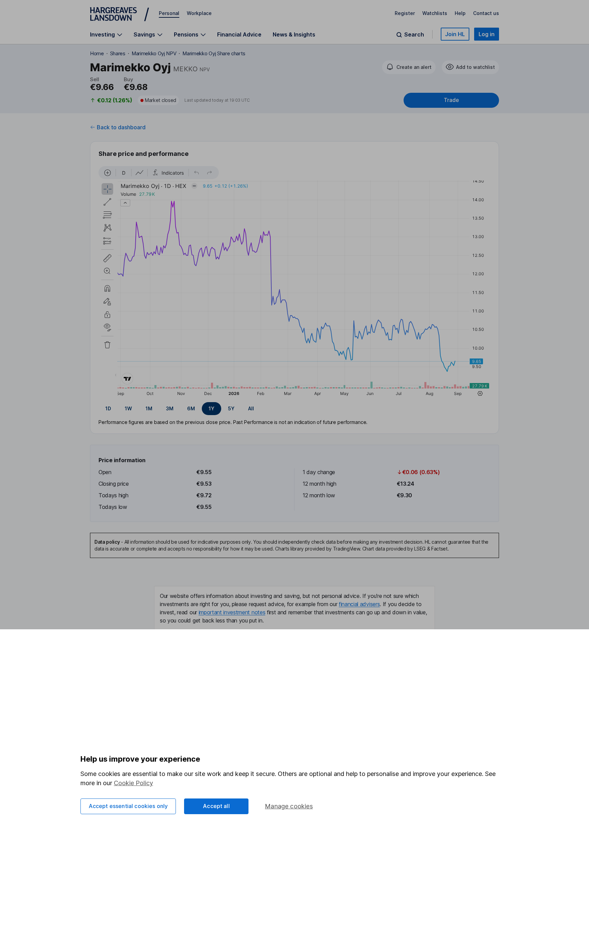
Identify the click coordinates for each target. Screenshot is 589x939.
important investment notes (232, 612)
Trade (451, 100)
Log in (487, 34)
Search (414, 34)
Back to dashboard (121, 127)
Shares (117, 53)
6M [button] (191, 408)
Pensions (186, 34)
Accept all (216, 806)
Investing (102, 34)
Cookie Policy (133, 783)
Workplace (199, 13)
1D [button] (108, 408)
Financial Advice (239, 34)
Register (405, 13)
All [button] (251, 408)
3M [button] (169, 408)
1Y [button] (211, 408)
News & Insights (294, 34)
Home (97, 53)
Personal (169, 13)
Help (460, 13)
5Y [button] (231, 408)
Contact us (486, 13)
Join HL (455, 34)
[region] (294, 282)
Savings (144, 34)
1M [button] (149, 408)
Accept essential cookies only (128, 806)
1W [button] (128, 408)
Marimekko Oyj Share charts (213, 53)
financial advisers (359, 604)
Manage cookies (289, 806)
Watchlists (434, 13)
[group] (294, 408)
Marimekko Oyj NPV (154, 53)
